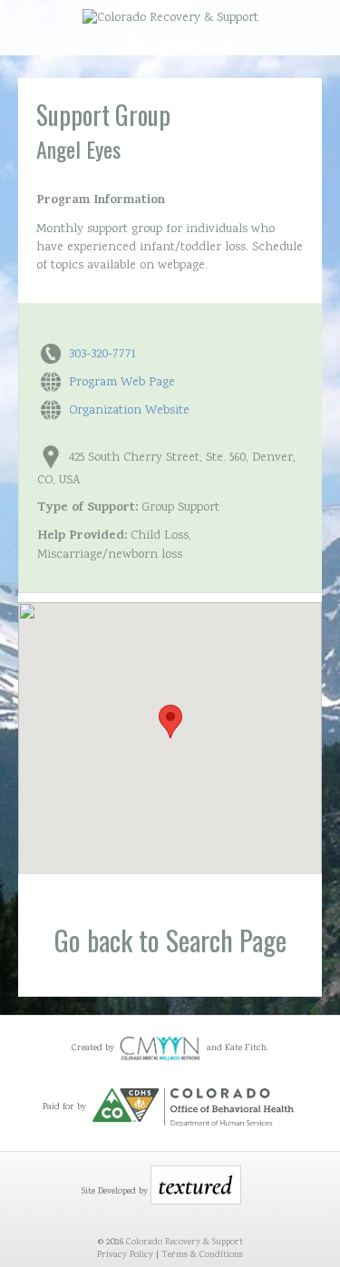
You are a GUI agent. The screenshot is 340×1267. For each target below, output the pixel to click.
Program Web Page (122, 383)
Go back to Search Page (170, 940)
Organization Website (129, 411)
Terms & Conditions (202, 1255)
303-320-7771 (102, 355)
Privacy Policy (125, 1255)
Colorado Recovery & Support (184, 1242)
